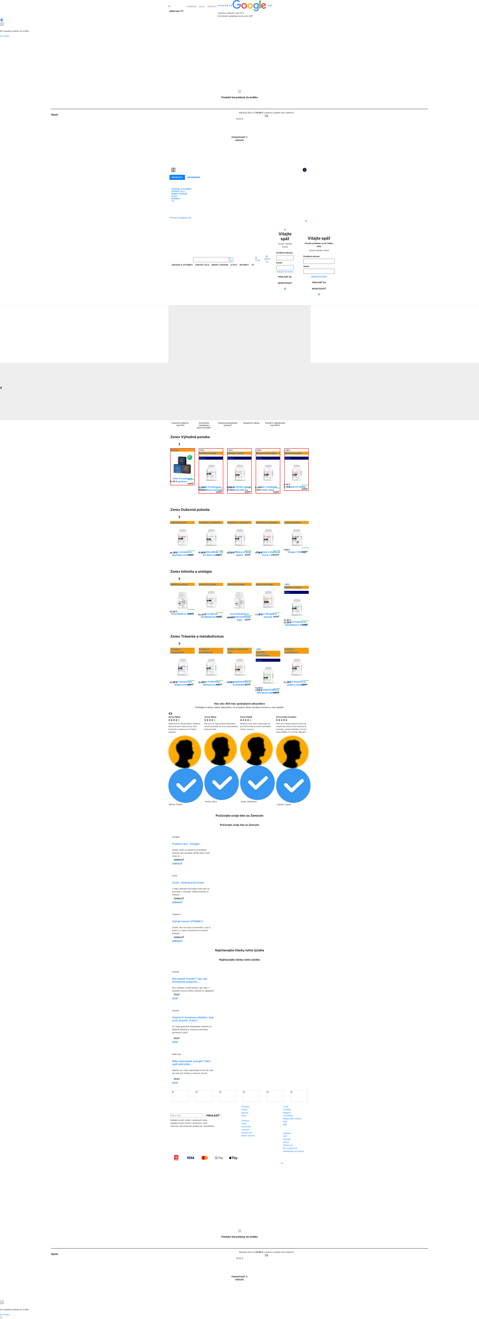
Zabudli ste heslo (285, 271)
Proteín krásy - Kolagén (186, 843)
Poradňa (287, 1109)
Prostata (245, 1106)
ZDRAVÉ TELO (178, 191)
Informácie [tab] (193, 177)
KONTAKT (212, 6)
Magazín (287, 1112)
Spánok (244, 1112)
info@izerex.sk (260, 1163)
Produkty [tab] (177, 177)
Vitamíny (245, 1120)
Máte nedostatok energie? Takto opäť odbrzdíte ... (191, 1063)
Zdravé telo (246, 1132)
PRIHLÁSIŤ (213, 1115)
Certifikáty (288, 1115)
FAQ (285, 1121)
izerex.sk (230, 1174)
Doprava (287, 1133)
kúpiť (191, 483)
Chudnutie (246, 1126)
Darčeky (287, 1139)
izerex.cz (239, 1174)
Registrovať (185, 217)
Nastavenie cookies (292, 1118)
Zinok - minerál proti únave (188, 882)
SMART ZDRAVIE (179, 194)
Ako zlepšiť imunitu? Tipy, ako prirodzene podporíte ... (189, 980)
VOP (285, 1136)
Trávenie (245, 1129)
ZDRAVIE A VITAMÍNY (181, 189)
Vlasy (243, 1123)
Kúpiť (191, 555)
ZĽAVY (174, 196)
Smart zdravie (248, 1135)
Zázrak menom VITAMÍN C (187, 921)
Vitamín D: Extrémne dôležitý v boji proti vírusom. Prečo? (192, 1019)
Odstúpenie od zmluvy (293, 1151)
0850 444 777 (176, 11)
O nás (285, 1106)
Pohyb (244, 1109)
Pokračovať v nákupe (239, 138)
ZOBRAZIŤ (179, 860)
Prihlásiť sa (175, 217)
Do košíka (4, 36)
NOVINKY (175, 198)
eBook (286, 1142)
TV (172, 201)
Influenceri (288, 1145)
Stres (243, 1115)
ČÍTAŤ (177, 994)
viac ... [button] (283, 1163)
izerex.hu (248, 1174)
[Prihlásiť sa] (268, 259)
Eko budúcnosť (290, 1148)
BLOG (202, 6)
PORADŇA (191, 6)
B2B (285, 1124)
